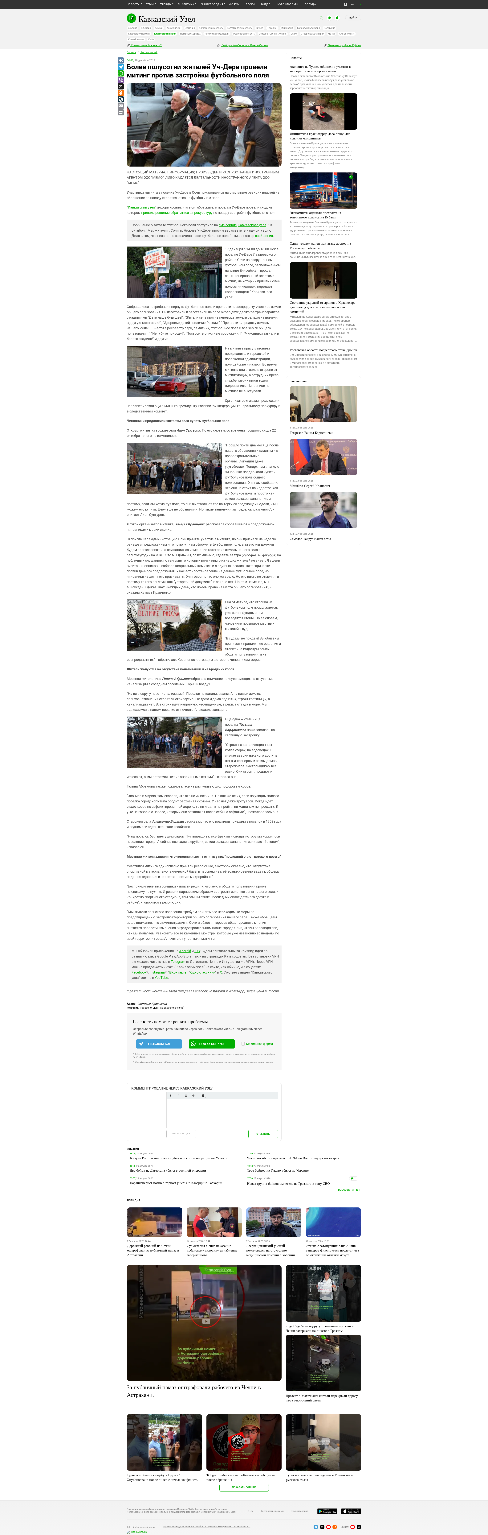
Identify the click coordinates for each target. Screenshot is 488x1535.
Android (185, 951)
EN (360, 4)
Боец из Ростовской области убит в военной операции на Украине (179, 1158)
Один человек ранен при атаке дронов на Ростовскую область (320, 245)
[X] (120, 86)
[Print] (120, 112)
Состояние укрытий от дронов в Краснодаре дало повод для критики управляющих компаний (322, 307)
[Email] (120, 106)
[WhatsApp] (120, 73)
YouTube (161, 978)
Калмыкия (329, 28)
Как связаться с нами (272, 1511)
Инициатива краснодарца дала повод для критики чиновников (320, 135)
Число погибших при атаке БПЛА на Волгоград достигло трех (293, 1158)
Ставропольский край (312, 33)
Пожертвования (299, 1511)
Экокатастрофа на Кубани (344, 45)
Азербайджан (174, 28)
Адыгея (159, 28)
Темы (150, 4)
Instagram (157, 972)
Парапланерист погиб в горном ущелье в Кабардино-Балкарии (176, 1182)
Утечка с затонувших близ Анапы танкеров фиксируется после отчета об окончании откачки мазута (332, 1250)
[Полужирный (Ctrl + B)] (170, 1095)
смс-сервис (228, 225)
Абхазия (132, 28)
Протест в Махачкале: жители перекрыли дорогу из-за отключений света (322, 1397)
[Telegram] (120, 67)
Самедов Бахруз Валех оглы (310, 538)
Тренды (165, 4)
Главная (131, 52)
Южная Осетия (346, 33)
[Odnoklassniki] (120, 93)
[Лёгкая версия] (345, 4)
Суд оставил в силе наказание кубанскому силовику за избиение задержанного (212, 1250)
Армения (190, 28)
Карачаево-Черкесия (139, 33)
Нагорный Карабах (190, 33)
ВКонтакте (177, 972)
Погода (310, 4)
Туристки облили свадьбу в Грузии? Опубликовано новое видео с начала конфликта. (162, 1477)
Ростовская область (244, 33)
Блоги (250, 4)
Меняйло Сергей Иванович (310, 485)
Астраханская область (211, 28)
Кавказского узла (252, 225)
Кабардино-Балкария (308, 28)
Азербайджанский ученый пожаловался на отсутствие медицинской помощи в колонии (270, 1250)
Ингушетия (287, 28)
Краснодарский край (165, 33)
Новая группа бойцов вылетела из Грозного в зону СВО (288, 1183)
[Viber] (120, 80)
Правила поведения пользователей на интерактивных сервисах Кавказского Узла (206, 1526)
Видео (265, 4)
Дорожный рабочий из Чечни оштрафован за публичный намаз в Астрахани (153, 1250)
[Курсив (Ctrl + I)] (178, 1095)
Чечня (331, 33)
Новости (133, 4)
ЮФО (150, 39)
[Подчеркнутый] (185, 1095)
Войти (353, 17)
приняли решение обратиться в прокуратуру (177, 213)
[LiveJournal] (120, 99)
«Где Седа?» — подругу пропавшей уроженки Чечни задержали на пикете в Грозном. (320, 1328)
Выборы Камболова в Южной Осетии (244, 45)
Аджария (146, 28)
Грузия (259, 28)
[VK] (120, 60)
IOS (197, 951)
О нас (250, 1511)
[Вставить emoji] (203, 1095)
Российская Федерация (217, 33)
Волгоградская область (239, 28)
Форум (234, 4)
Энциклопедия (211, 4)
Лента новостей (148, 52)
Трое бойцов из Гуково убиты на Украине (278, 1170)
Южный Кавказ (136, 39)
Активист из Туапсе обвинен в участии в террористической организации (320, 68)
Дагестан (272, 28)
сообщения (264, 236)
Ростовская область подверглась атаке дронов (323, 349)
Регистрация (181, 1133)
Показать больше (244, 1487)
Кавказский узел (141, 207)
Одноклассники (202, 972)
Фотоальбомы (287, 4)
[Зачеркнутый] (193, 1095)
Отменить (263, 1133)
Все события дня (349, 1189)
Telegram (178, 962)
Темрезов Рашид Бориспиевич (312, 432)
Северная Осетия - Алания (272, 33)
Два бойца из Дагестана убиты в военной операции (168, 1170)
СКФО (294, 33)
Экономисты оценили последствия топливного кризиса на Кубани (315, 214)
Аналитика (186, 4)
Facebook (139, 972)
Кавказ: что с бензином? (146, 45)
